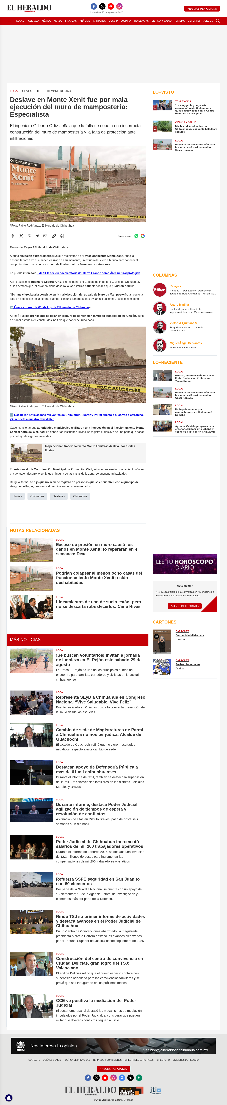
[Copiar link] (54, 236)
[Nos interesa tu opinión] (113, 1046)
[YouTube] (111, 6)
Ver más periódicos (202, 8)
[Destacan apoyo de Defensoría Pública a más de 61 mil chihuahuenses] (31, 777)
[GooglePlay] (139, 1078)
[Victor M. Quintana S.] (160, 326)
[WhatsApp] (29, 236)
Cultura (126, 21)
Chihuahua (37, 496)
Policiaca (33, 21)
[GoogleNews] (122, 1078)
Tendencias (141, 21)
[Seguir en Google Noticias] (143, 236)
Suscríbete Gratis (185, 606)
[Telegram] (37, 236)
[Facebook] (94, 6)
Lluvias (17, 496)
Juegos (208, 21)
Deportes (194, 21)
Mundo (58, 21)
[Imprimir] (62, 236)
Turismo (179, 21)
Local (20, 21)
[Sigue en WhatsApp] (136, 236)
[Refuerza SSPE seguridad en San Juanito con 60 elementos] (31, 889)
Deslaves (59, 496)
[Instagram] (119, 6)
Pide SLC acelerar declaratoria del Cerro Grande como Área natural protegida (88, 273)
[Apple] (130, 1078)
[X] (102, 6)
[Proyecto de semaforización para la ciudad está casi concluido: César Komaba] (162, 393)
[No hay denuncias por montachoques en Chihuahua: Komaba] (162, 410)
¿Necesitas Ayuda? (113, 1068)
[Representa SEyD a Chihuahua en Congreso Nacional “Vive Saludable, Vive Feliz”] (31, 705)
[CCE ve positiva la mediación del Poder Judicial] (31, 1010)
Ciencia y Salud (161, 21)
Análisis (85, 21)
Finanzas (71, 21)
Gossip (113, 21)
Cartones (99, 21)
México (46, 21)
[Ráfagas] (160, 290)
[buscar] (218, 21)
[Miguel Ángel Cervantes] (160, 345)
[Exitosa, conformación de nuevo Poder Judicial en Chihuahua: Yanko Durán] (162, 376)
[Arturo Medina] (160, 308)
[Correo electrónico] (45, 236)
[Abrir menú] (9, 20)
